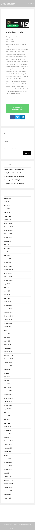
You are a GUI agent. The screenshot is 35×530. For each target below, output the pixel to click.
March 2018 (7, 498)
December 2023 (8, 312)
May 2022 (7, 380)
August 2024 (7, 284)
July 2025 (6, 244)
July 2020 (6, 455)
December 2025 (8, 227)
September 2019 (8, 469)
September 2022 (8, 366)
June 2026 (7, 205)
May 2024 (7, 294)
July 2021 (6, 412)
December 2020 (8, 437)
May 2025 (7, 252)
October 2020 (8, 444)
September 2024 (8, 280)
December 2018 (8, 480)
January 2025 (8, 266)
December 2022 (8, 355)
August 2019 (7, 473)
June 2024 (7, 291)
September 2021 (8, 405)
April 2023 (7, 341)
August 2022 (7, 369)
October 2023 (8, 319)
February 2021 (8, 430)
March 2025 (7, 259)
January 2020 (8, 466)
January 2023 (8, 351)
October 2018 (8, 487)
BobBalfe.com (8, 3)
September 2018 (8, 491)
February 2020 (8, 462)
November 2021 (8, 398)
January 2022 (8, 391)
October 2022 (8, 362)
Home (5, 524)
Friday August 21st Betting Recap (13, 180)
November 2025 (8, 230)
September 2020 (8, 448)
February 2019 (8, 476)
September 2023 (8, 323)
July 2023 (6, 330)
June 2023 (7, 334)
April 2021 (7, 423)
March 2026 (7, 216)
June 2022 (7, 376)
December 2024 (8, 269)
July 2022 (6, 373)
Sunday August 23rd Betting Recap (13, 173)
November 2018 (8, 483)
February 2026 (8, 219)
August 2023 (7, 326)
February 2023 (8, 348)
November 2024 (8, 273)
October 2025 (8, 234)
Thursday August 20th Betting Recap (14, 183)
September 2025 (8, 237)
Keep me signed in (12, 149)
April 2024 (7, 298)
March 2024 (7, 301)
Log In (27, 153)
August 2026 (7, 198)
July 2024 (6, 287)
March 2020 (7, 459)
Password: (7, 141)
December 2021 (8, 394)
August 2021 (7, 409)
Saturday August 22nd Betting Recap (14, 176)
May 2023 (7, 337)
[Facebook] (12, 117)
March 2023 (7, 344)
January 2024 (8, 309)
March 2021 (7, 426)
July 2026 (6, 202)
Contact (15, 524)
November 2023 (8, 316)
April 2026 (7, 212)
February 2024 (8, 305)
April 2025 (7, 255)
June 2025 (7, 248)
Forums (29, 524)
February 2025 (8, 262)
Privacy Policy (22, 524)
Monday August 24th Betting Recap (14, 169)
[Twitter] (17, 117)
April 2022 (7, 384)
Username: (7, 134)
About (10, 524)
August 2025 (7, 241)
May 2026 (7, 209)
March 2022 (7, 387)
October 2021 (8, 401)
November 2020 (8, 441)
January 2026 (8, 223)
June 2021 (7, 416)
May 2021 (7, 419)
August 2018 (7, 494)
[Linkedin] (22, 117)
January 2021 (8, 434)
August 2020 (7, 451)
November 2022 (8, 359)
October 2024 (8, 277)
